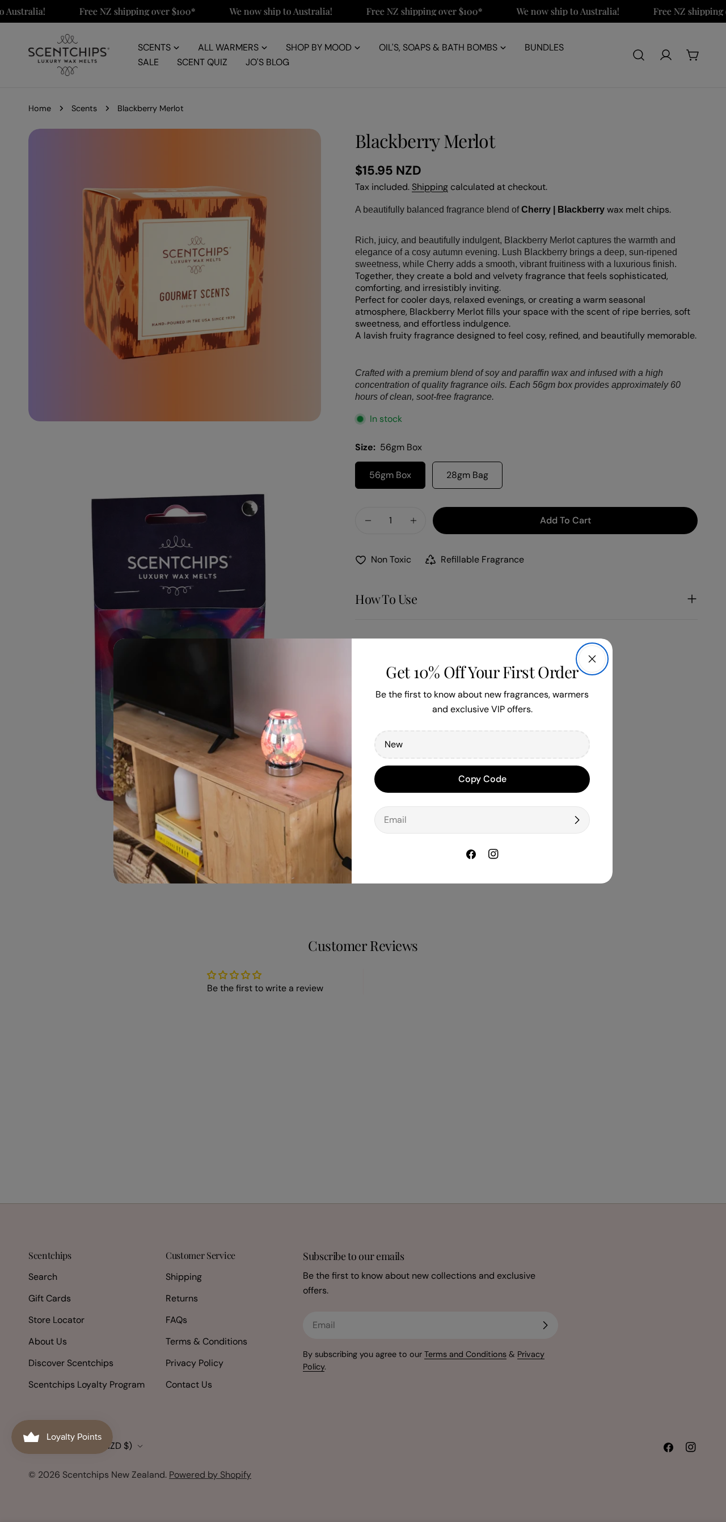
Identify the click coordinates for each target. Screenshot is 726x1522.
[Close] (592, 659)
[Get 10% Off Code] (577, 820)
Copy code (482, 779)
